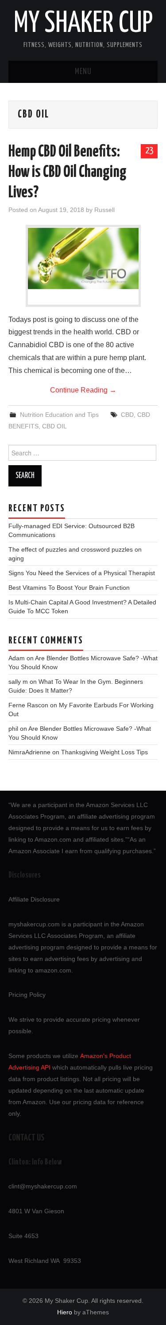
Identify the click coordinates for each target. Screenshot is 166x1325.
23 (149, 150)
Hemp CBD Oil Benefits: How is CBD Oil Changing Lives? (67, 172)
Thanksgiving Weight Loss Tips (104, 752)
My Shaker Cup (83, 24)
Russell (104, 209)
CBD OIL (54, 426)
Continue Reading (83, 390)
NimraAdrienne (29, 752)
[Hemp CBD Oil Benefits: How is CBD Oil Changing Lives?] (83, 258)
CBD (127, 414)
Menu (83, 72)
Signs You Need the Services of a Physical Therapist (81, 572)
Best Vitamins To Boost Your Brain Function (69, 587)
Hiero (64, 1312)
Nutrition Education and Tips (59, 414)
